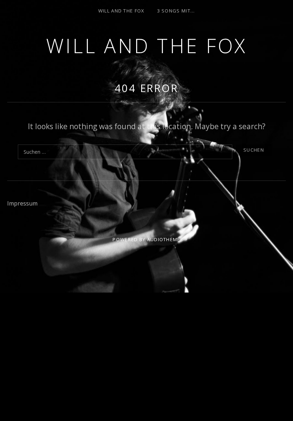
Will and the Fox (146, 45)
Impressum (22, 203)
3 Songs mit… (176, 10)
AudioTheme (163, 239)
